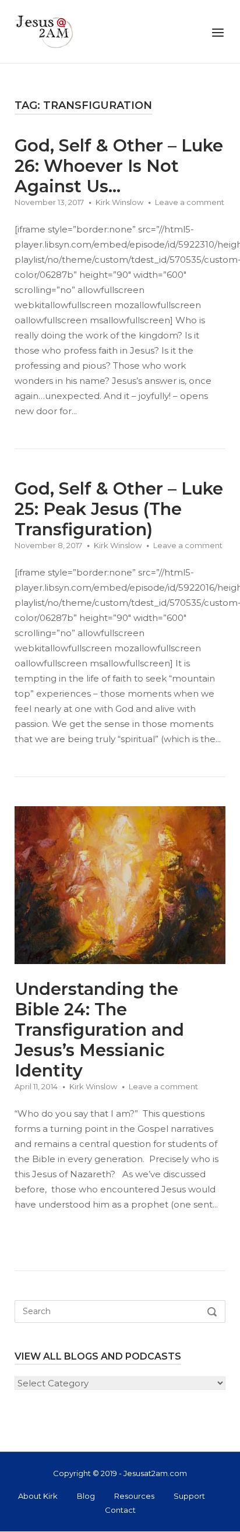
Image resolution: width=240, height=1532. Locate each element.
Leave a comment (189, 202)
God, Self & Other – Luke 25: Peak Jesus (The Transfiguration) (119, 508)
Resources (134, 1496)
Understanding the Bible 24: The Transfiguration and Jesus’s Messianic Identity (99, 1030)
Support (189, 1496)
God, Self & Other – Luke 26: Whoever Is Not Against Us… (119, 165)
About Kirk (38, 1496)
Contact (120, 1510)
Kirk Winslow (119, 202)
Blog (86, 1496)
